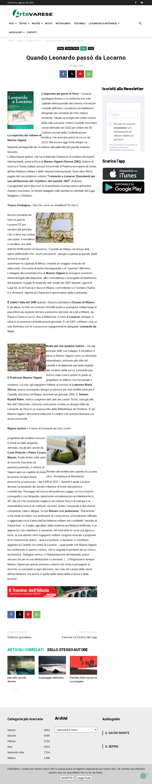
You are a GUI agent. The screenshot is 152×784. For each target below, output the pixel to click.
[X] (71, 74)
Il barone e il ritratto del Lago (79, 637)
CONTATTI (32, 32)
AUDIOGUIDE (15, 32)
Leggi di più (84, 777)
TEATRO (23, 23)
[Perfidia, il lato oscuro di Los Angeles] (83, 665)
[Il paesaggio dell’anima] (52, 665)
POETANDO (79, 23)
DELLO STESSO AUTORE (67, 650)
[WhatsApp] (88, 74)
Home (10, 40)
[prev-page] (9, 689)
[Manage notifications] (143, 776)
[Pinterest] (80, 74)
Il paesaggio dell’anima (51, 677)
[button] (140, 23)
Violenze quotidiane (19, 637)
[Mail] (142, 2)
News (20, 40)
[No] (147, 774)
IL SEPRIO (111, 746)
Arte (83, 48)
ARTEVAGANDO (63, 23)
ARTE (11, 23)
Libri (91, 48)
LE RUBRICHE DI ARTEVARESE (103, 23)
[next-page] (15, 689)
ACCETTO (67, 777)
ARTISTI (48, 23)
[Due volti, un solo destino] (21, 665)
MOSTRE (36, 23)
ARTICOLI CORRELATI (25, 650)
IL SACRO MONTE (117, 733)
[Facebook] (135, 2)
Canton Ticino (34, 40)
